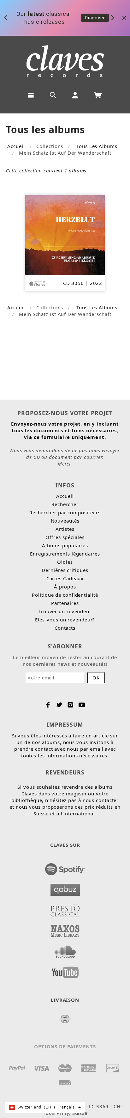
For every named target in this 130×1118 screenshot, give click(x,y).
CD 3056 (73, 283)
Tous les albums (96, 146)
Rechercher (65, 504)
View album (97, 21)
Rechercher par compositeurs (65, 512)
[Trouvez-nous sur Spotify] (65, 867)
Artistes (65, 529)
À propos (65, 586)
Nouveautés (65, 520)
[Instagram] (70, 705)
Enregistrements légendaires (65, 553)
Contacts (65, 628)
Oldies (65, 562)
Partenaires (65, 603)
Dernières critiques (65, 570)
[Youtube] (82, 705)
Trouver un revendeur (65, 611)
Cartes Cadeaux (65, 578)
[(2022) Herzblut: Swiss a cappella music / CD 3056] (65, 234)
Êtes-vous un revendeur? (65, 619)
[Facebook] (48, 705)
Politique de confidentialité (65, 595)
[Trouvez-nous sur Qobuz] (65, 888)
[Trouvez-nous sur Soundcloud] (65, 950)
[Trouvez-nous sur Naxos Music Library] (65, 929)
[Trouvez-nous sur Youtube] (65, 970)
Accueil (16, 146)
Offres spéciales (64, 537)
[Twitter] (59, 705)
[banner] (65, 61)
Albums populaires (65, 545)
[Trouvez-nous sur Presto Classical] (65, 908)
